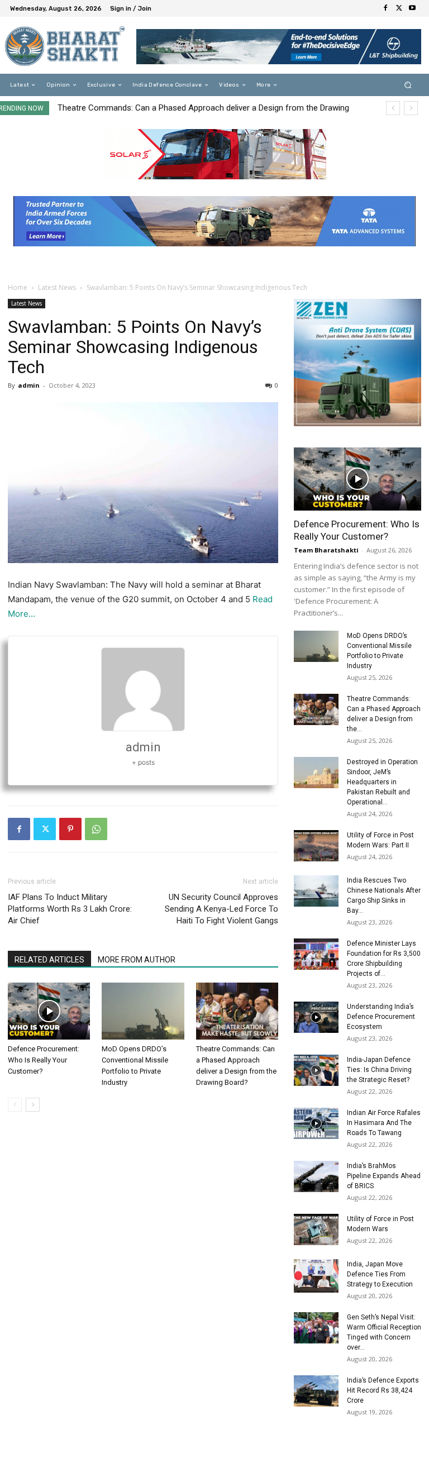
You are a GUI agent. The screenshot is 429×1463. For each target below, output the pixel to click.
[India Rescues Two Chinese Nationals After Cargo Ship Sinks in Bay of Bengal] (316, 891)
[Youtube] (412, 8)
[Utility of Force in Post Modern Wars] (316, 1229)
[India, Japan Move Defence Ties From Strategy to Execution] (316, 1276)
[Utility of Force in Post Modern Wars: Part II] (316, 845)
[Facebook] (385, 8)
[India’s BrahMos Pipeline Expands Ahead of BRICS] (316, 1176)
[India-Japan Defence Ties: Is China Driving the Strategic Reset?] (316, 1070)
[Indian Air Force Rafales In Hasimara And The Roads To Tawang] (316, 1123)
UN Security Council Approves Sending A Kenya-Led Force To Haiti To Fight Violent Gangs (221, 909)
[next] (411, 108)
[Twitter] (399, 8)
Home (17, 287)
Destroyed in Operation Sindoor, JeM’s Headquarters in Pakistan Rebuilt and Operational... (382, 782)
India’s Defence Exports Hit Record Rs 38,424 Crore (383, 1390)
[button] (408, 85)
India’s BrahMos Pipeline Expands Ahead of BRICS (384, 1176)
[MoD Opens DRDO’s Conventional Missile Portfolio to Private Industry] (143, 1011)
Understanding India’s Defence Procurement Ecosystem (381, 1017)
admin (29, 385)
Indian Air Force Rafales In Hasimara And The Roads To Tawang (384, 1123)
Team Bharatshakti (326, 550)
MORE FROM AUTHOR (136, 959)
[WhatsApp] (96, 829)
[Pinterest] (70, 829)
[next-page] (33, 1105)
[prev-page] (15, 1105)
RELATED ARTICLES (49, 959)
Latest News (57, 287)
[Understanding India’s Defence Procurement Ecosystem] (316, 1017)
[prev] (393, 108)
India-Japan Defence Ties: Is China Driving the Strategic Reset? (379, 1070)
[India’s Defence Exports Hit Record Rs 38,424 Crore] (316, 1391)
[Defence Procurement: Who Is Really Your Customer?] (49, 1011)
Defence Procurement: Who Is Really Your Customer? (43, 1060)
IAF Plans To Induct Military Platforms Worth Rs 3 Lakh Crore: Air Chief (70, 909)
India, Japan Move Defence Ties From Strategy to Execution (380, 1274)
